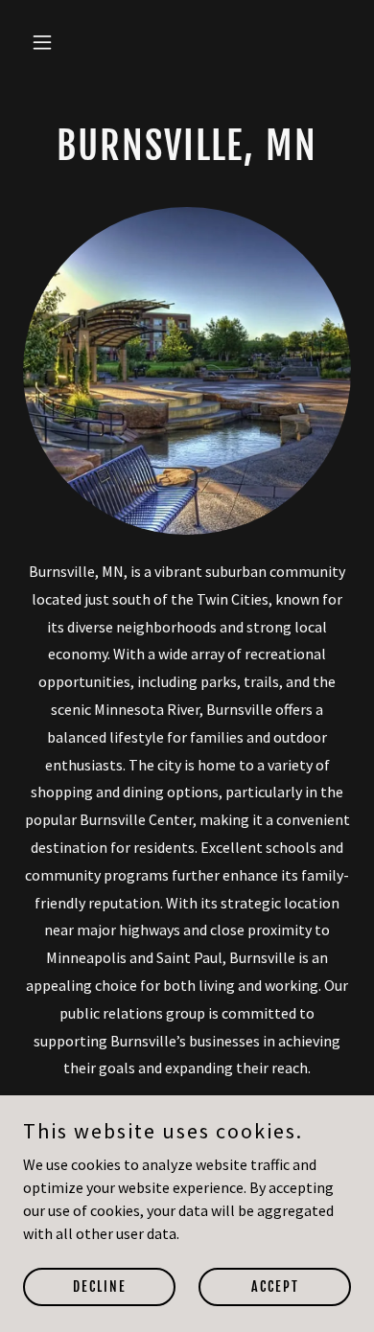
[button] (60, 42)
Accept (275, 1286)
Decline (100, 1286)
